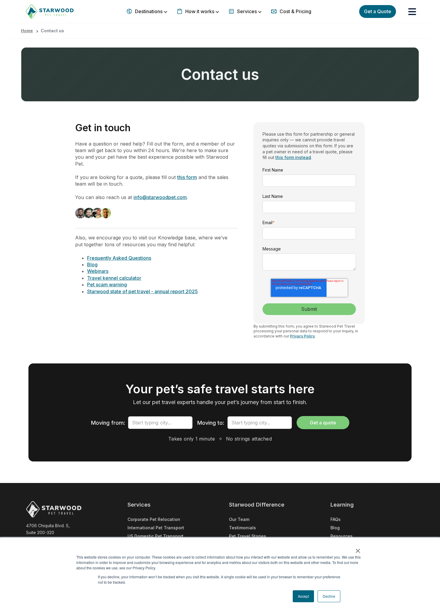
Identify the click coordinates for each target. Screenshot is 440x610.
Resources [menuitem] (341, 536)
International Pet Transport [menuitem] (156, 527)
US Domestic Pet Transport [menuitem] (155, 536)
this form (187, 177)
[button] (412, 12)
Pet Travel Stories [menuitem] (247, 536)
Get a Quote (377, 11)
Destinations (149, 11)
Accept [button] (303, 596)
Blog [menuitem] (335, 527)
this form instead (293, 157)
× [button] (357, 548)
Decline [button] (329, 596)
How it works (200, 11)
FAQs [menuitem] (335, 519)
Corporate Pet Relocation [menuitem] (154, 519)
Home (27, 30)
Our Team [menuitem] (239, 519)
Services (247, 11)
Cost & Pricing (294, 11)
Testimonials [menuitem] (242, 527)
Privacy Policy (302, 336)
